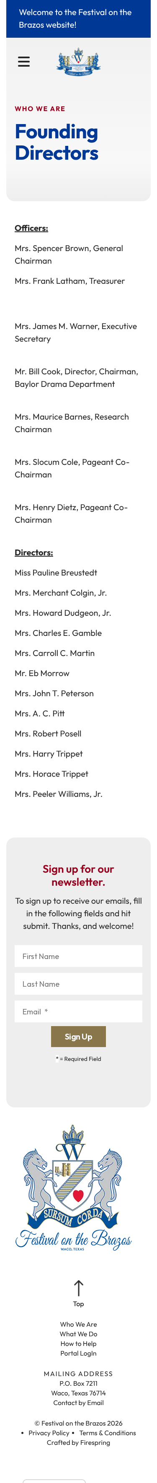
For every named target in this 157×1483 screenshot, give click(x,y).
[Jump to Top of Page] (79, 1294)
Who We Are (78, 1324)
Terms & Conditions (107, 1433)
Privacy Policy (48, 1433)
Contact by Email (78, 1403)
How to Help (78, 1344)
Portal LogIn (78, 1353)
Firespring (95, 1443)
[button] (24, 62)
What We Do (78, 1334)
